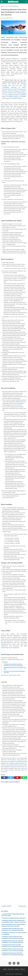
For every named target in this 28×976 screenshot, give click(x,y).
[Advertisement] (14, 841)
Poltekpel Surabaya (21, 92)
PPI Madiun (22, 87)
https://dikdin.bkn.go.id (18, 401)
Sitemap (5, 969)
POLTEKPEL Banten (11, 92)
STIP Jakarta (13, 89)
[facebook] (4, 777)
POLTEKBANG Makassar (12, 96)
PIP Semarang (20, 89)
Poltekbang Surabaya (13, 94)
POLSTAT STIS (6, 83)
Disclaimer (17, 969)
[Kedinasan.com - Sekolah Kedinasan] (14, 2)
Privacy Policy (11, 969)
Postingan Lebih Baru (6, 906)
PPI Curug (4, 94)
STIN (9, 85)
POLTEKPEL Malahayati (13, 91)
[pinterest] (17, 777)
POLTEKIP (4, 85)
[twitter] (11, 777)
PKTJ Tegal (22, 85)
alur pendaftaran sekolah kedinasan (15, 763)
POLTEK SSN (15, 83)
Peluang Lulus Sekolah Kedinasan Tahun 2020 (14, 918)
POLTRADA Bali (6, 89)
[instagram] (18, 963)
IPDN (24, 82)
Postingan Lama (22, 906)
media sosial (24, 768)
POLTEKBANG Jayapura (16, 98)
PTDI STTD (15, 85)
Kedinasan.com (15, 58)
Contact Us (22, 969)
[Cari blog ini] (26, 2)
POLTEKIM (23, 83)
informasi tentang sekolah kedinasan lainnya (12, 765)
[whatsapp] (24, 777)
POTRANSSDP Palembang (9, 87)
